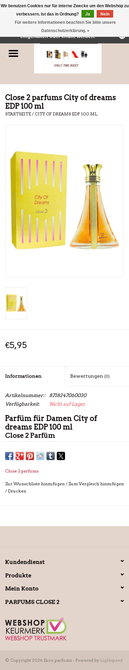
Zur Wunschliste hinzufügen (35, 483)
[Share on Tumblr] (50, 456)
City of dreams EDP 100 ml (66, 113)
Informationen (23, 376)
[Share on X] (61, 456)
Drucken (17, 491)
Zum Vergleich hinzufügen (96, 483)
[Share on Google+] (19, 456)
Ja (87, 14)
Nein (104, 14)
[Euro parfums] (78, 54)
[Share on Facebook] (9, 456)
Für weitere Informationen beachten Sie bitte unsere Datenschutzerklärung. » (65, 26)
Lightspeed (111, 660)
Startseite (18, 113)
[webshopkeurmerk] (64, 629)
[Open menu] (13, 53)
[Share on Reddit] (40, 456)
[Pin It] (30, 456)
